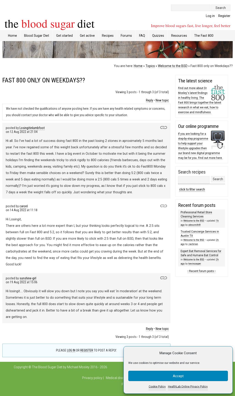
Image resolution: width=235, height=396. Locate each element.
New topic (162, 100)
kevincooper (194, 263)
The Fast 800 (203, 35)
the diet (50, 23)
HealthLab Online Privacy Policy (188, 386)
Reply (149, 100)
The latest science (195, 81)
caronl (24, 206)
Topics (150, 66)
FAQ (142, 35)
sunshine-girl (28, 278)
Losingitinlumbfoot (32, 128)
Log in (210, 16)
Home (12, 35)
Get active (87, 35)
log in (71, 350)
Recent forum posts (196, 205)
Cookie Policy (157, 386)
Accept (178, 376)
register (86, 350)
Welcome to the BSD (172, 66)
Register (224, 16)
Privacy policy (92, 378)
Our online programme (198, 126)
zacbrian (193, 244)
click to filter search (192, 189)
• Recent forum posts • (201, 271)
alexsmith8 (194, 225)
